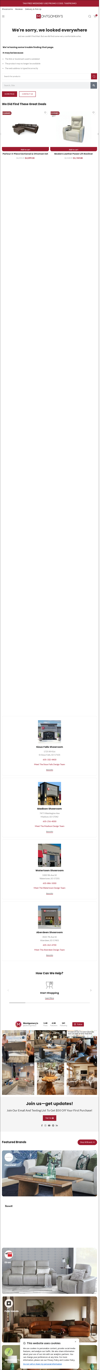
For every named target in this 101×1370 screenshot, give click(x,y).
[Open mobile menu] (3, 16)
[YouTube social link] (49, 1124)
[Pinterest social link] (53, 1124)
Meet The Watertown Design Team (49, 888)
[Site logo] (49, 16)
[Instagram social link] (45, 1124)
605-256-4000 (49, 821)
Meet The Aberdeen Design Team (49, 949)
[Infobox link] (49, 1172)
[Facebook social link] (42, 1124)
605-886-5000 (49, 883)
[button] (25, 150)
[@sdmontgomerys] (18, 1024)
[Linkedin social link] (57, 1124)
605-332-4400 (49, 759)
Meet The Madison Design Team (49, 826)
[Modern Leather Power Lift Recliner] (73, 129)
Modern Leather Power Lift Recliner (73, 153)
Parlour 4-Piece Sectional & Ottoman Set (25, 153)
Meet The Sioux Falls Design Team (49, 764)
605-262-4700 (49, 945)
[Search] (89, 16)
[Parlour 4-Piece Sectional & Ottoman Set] (25, 129)
